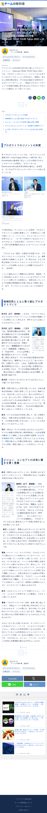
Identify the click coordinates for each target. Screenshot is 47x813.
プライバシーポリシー (23, 806)
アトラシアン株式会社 (23, 799)
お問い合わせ (23, 810)
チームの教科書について (23, 803)
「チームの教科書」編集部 (19, 52)
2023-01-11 (13, 50)
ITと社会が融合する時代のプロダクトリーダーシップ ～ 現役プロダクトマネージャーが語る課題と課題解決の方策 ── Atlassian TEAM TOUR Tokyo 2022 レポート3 (23, 35)
